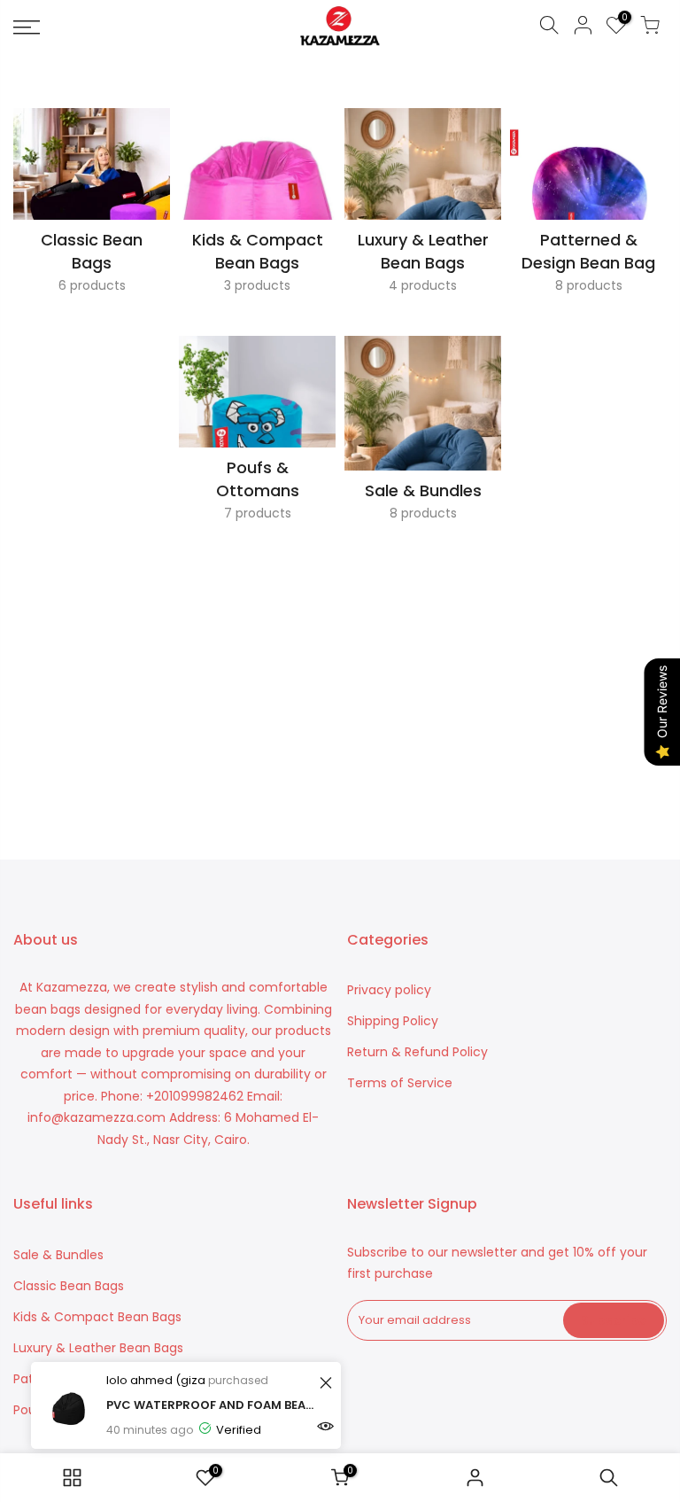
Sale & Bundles (58, 1255)
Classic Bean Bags (68, 1286)
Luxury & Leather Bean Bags (98, 1348)
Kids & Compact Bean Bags (97, 1317)
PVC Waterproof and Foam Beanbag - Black (210, 1405)
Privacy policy (389, 990)
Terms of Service (399, 1083)
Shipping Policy (392, 1021)
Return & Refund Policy (417, 1052)
